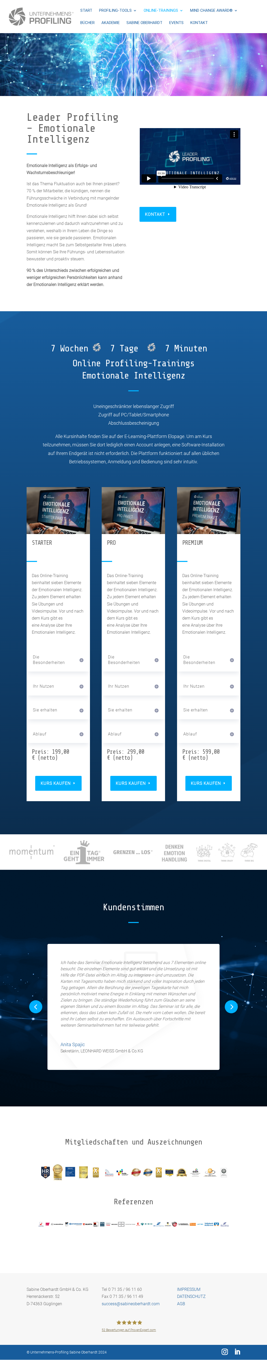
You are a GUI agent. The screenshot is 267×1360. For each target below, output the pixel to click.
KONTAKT (155, 214)
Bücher (87, 23)
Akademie (110, 23)
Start (86, 11)
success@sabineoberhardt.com (131, 1303)
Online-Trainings (161, 11)
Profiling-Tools (115, 11)
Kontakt (199, 23)
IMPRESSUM (189, 1289)
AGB (181, 1303)
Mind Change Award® (211, 11)
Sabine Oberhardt (144, 23)
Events (176, 23)
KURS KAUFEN (56, 783)
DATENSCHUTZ (191, 1296)
